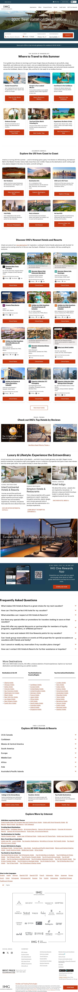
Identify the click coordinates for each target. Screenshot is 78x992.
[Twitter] (7, 952)
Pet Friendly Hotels (60, 841)
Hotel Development (26, 959)
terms (35, 988)
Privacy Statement (51, 989)
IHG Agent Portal (25, 961)
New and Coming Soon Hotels (32, 822)
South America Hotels (13, 850)
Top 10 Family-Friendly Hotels (31, 857)
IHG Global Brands (26, 956)
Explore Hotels (25, 954)
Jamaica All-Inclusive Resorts (16, 831)
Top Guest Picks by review (9, 855)
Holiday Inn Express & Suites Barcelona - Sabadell (13, 383)
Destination (8, 34)
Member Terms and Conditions (66, 952)
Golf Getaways (29, 824)
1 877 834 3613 (21, 972)
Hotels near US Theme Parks (46, 836)
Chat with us (24, 966)
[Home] (3, 885)
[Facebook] (4, 952)
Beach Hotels (5, 829)
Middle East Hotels (27, 850)
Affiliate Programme (26, 963)
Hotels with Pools (48, 822)
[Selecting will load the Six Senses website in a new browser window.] (19, 902)
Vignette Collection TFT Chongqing (39, 382)
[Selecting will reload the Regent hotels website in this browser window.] (29, 902)
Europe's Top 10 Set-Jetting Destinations (28, 537)
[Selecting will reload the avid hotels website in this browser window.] (19, 933)
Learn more (63, 977)
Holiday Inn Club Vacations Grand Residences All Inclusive (14, 342)
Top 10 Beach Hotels (13, 857)
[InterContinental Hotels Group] (6, 7)
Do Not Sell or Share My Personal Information (66, 961)
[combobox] (13, 37)
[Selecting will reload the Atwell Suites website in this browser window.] (29, 933)
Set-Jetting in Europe (46, 841)
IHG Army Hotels (44, 954)
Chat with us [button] (8, 2)
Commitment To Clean (45, 961)
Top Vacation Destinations (30, 841)
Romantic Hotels (59, 822)
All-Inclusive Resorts (30, 829)
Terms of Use (61, 956)
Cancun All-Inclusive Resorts (47, 829)
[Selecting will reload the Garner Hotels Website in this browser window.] (59, 923)
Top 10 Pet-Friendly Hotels (63, 859)
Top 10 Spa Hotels (12, 863)
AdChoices (61, 954)
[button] (73, 2)
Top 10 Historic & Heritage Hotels (28, 861)
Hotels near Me (6, 841)
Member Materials (44, 963)
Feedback (60, 967)
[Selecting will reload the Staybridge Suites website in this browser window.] (39, 933)
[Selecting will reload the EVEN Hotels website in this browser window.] (29, 923)
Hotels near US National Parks (26, 836)
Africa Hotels (39, 850)
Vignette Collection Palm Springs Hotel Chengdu (66, 382)
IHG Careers (24, 952)
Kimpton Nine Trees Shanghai (12, 267)
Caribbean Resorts (17, 829)
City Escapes (18, 822)
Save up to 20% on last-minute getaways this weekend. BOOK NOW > (39, 45)
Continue (70, 987)
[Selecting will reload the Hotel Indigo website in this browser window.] (18, 913)
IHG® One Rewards (72, 7)
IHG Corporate (43, 965)
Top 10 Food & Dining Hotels (51, 857)
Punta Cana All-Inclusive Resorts (37, 831)
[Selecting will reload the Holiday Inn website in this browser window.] (49, 923)
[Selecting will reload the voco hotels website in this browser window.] (35, 913)
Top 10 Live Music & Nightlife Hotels (18, 859)
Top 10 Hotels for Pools (47, 861)
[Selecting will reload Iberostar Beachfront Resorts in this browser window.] (59, 913)
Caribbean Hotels (6, 848)
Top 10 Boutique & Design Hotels (30, 863)
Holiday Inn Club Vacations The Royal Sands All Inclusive (66, 307)
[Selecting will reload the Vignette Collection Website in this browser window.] (49, 902)
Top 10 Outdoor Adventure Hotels (42, 859)
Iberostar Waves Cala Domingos (64, 272)
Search (68, 35)
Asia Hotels (27, 848)
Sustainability (43, 958)
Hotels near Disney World (65, 836)
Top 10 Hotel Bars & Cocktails (45, 855)
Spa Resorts (20, 824)
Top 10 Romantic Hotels (26, 855)
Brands (55, 7)
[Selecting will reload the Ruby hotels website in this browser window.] (43, 913)
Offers (39, 7)
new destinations (22, 245)
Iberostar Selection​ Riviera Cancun (40, 346)
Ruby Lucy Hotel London (66, 347)
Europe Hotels (18, 848)
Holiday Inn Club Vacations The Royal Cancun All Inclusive (40, 307)
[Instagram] (11, 952)
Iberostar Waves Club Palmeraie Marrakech (38, 272)
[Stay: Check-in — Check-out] (28, 36)
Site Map (60, 964)
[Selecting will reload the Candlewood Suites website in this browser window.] (59, 933)
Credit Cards (62, 7)
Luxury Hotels (16, 841)
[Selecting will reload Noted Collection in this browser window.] (26, 913)
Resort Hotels (11, 824)
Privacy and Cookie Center (65, 959)
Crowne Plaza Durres (12, 305)
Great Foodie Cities (7, 822)
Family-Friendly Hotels (8, 836)
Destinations (33, 7)
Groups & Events (47, 7)
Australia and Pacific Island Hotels (43, 848)
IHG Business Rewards (45, 952)
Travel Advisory (44, 956)
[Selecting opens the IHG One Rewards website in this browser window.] (38, 941)
